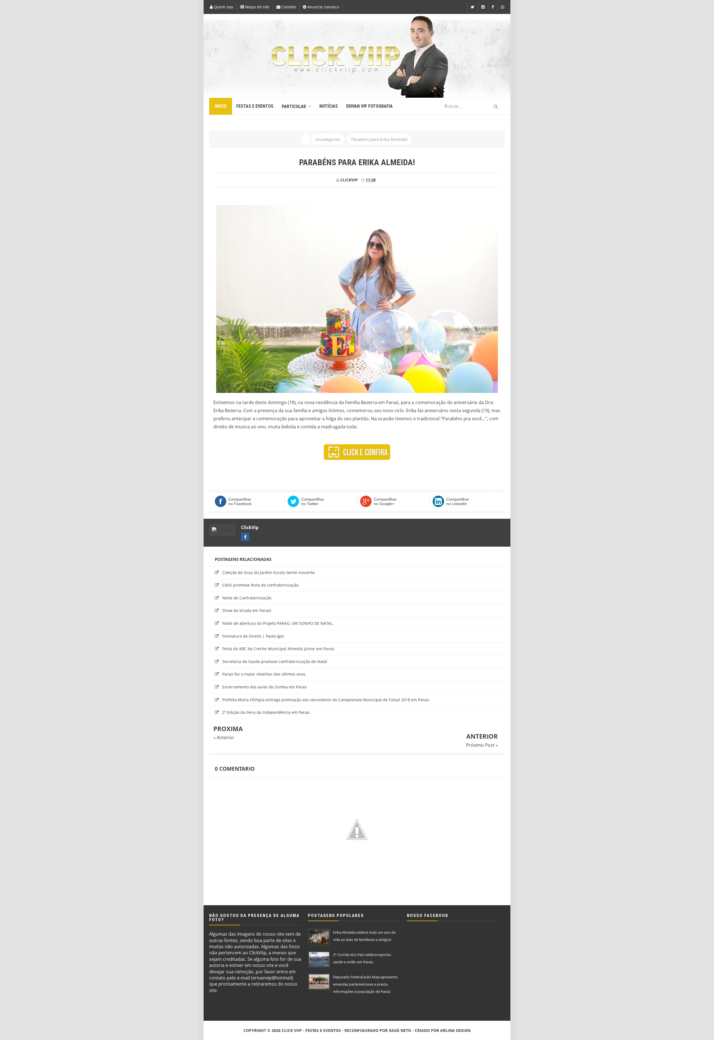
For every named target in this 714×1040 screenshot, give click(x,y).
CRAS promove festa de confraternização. (261, 585)
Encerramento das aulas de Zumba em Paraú (264, 687)
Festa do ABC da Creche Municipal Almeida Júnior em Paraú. (278, 648)
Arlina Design (455, 1030)
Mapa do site (256, 6)
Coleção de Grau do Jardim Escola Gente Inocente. (269, 572)
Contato (288, 6)
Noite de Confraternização (246, 598)
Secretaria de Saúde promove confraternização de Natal (274, 661)
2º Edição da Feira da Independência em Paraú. (266, 712)
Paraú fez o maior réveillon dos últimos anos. (264, 674)
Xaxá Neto (400, 1030)
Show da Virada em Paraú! (246, 610)
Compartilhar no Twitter (312, 501)
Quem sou (223, 6)
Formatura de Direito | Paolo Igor (253, 636)
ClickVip (250, 527)
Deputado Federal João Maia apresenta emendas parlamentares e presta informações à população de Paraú (365, 984)
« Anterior (223, 737)
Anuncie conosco (322, 6)
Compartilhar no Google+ (385, 501)
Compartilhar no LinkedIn (457, 501)
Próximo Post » (482, 745)
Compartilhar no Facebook (240, 501)
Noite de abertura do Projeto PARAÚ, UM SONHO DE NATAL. (278, 623)
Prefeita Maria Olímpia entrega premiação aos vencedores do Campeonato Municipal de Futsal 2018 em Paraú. (326, 699)
